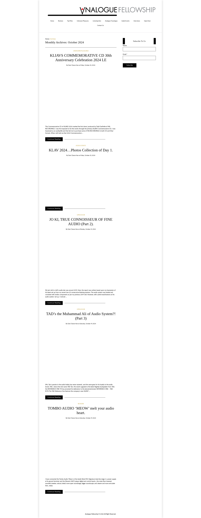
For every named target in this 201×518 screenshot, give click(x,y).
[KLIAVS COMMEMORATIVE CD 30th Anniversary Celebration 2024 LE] (81, 96)
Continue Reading (54, 139)
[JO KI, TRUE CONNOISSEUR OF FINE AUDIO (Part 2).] (81, 260)
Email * (125, 54)
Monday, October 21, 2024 (88, 229)
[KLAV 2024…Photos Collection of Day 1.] (81, 180)
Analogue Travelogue (111, 21)
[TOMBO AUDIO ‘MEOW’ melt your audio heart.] (81, 448)
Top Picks (70, 21)
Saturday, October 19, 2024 (88, 323)
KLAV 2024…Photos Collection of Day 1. (81, 150)
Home (52, 21)
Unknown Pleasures (83, 21)
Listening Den (97, 21)
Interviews (137, 21)
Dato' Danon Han (73, 65)
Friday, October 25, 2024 (88, 65)
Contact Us (100, 25)
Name (125, 45)
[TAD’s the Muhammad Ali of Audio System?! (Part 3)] (81, 354)
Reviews (60, 21)
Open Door (147, 21)
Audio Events (125, 21)
